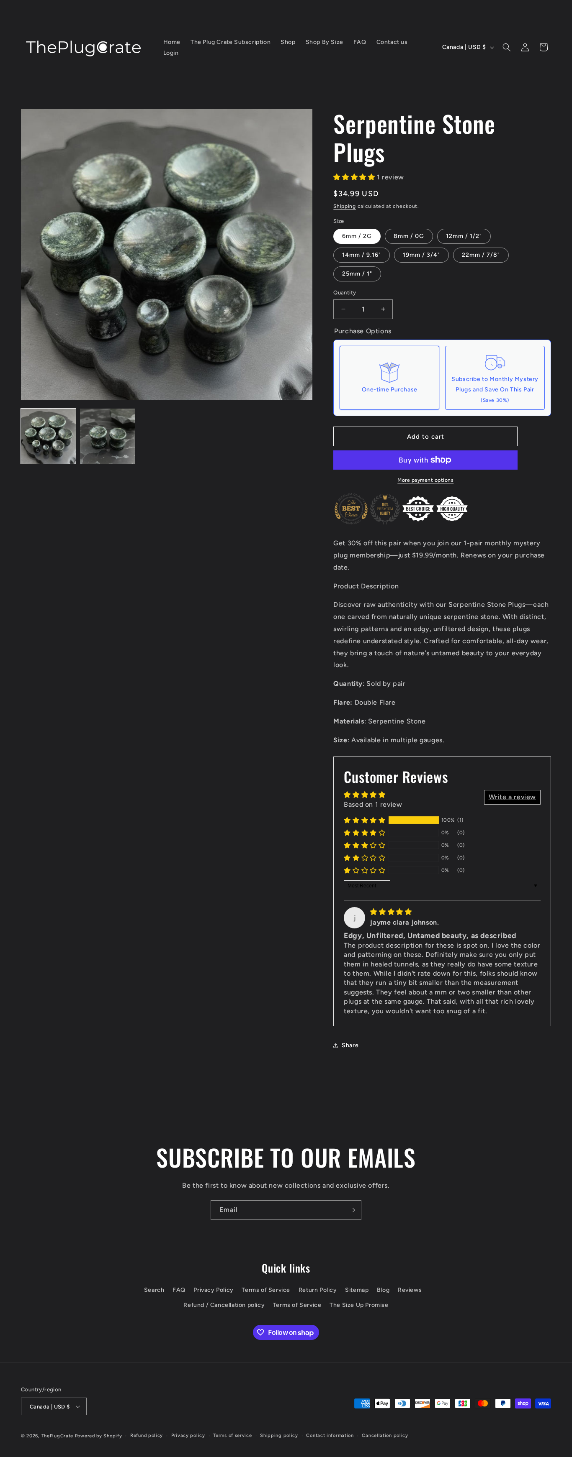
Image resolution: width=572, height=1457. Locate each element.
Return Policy (318, 1289)
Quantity (344, 292)
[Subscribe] (352, 1210)
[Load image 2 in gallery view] (107, 436)
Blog (383, 1289)
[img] (391, 912)
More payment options (425, 480)
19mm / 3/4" (421, 254)
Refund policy (146, 1435)
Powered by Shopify (98, 1436)
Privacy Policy (213, 1289)
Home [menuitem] (171, 42)
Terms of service (232, 1435)
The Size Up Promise (359, 1305)
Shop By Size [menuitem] (324, 42)
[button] (506, 47)
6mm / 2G (357, 236)
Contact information (329, 1435)
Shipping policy (279, 1435)
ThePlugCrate (57, 1436)
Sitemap (356, 1289)
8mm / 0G (409, 236)
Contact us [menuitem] (392, 42)
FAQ (179, 1289)
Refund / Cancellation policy (224, 1305)
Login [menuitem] (171, 52)
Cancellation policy (385, 1435)
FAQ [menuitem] (359, 42)
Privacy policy (188, 1435)
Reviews (410, 1289)
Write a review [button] (512, 797)
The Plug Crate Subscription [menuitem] (231, 42)
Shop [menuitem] (288, 42)
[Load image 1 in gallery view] (48, 436)
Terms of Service (266, 1289)
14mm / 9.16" (361, 254)
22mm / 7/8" (481, 254)
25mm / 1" (357, 273)
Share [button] (350, 1045)
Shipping (344, 206)
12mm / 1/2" (464, 236)
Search (154, 1289)
